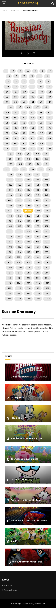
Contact (8, 585)
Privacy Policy (10, 590)
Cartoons (15, 10)
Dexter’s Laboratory (21, 479)
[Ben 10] (28, 536)
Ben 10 (13, 541)
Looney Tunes (18, 397)
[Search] (52, 3)
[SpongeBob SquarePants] (28, 454)
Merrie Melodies (19, 376)
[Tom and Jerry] (28, 413)
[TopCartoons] (28, 3)
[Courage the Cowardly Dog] (28, 495)
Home (4, 10)
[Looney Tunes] (28, 392)
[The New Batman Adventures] (28, 557)
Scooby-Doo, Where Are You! (26, 438)
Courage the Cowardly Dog (25, 500)
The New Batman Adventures (26, 561)
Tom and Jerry (18, 417)
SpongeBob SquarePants (24, 459)
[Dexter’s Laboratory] (28, 475)
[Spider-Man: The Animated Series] (28, 516)
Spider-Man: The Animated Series (28, 520)
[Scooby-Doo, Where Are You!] (28, 433)
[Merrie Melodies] (28, 372)
